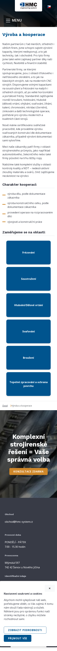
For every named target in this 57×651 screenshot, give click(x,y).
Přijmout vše (17, 638)
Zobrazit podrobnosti (25, 630)
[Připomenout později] (50, 588)
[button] (51, 7)
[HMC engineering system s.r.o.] (28, 5)
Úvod (5, 405)
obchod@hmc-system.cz (19, 521)
